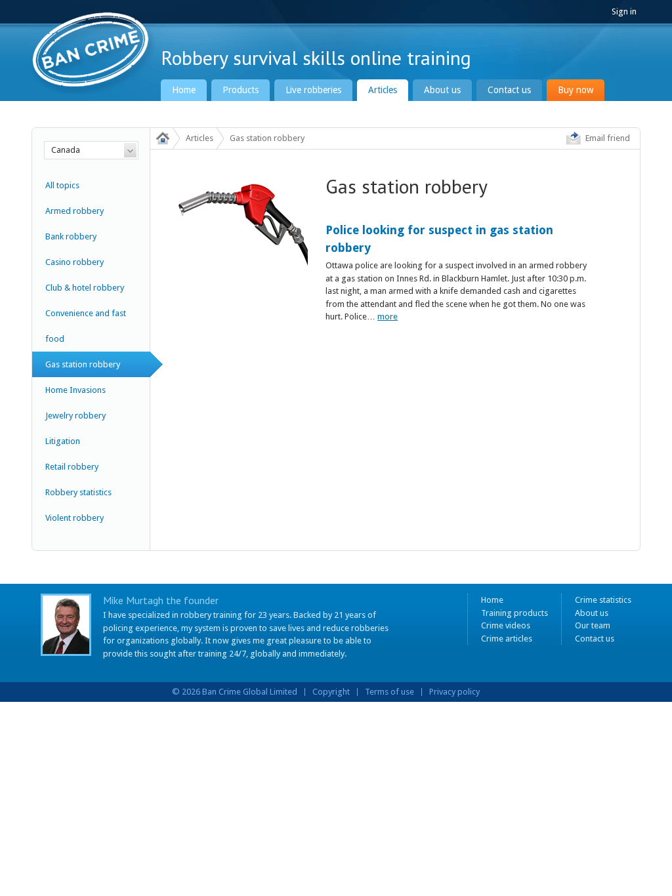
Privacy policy (454, 692)
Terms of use (389, 692)
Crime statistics (603, 600)
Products (240, 90)
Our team (592, 625)
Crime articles (506, 638)
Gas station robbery (82, 364)
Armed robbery (74, 211)
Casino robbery (74, 262)
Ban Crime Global (93, 51)
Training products (514, 613)
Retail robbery (71, 467)
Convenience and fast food (85, 326)
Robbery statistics (78, 492)
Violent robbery (74, 518)
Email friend (607, 138)
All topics (62, 185)
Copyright (331, 692)
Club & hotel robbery (84, 288)
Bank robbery (70, 236)
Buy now (575, 90)
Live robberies (313, 90)
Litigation (62, 441)
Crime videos (505, 625)
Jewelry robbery (75, 415)
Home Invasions (75, 390)
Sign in (624, 11)
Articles (382, 90)
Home (184, 90)
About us (442, 90)
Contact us (509, 90)
